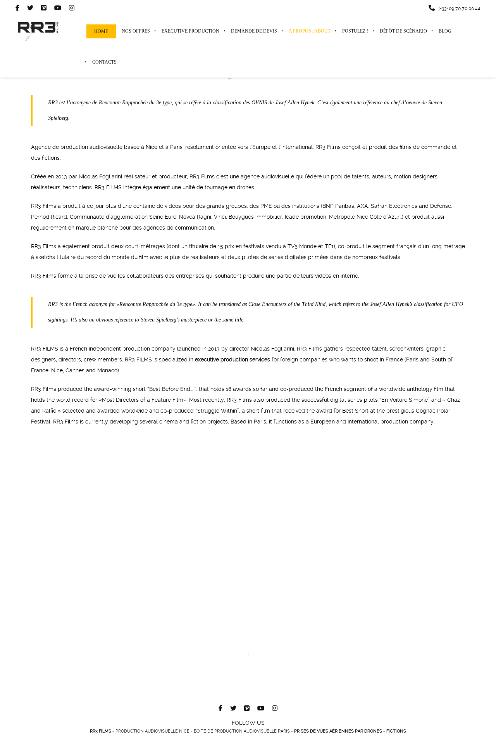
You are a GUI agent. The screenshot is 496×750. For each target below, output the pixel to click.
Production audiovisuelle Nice (152, 731)
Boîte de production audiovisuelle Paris (242, 731)
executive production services (232, 359)
